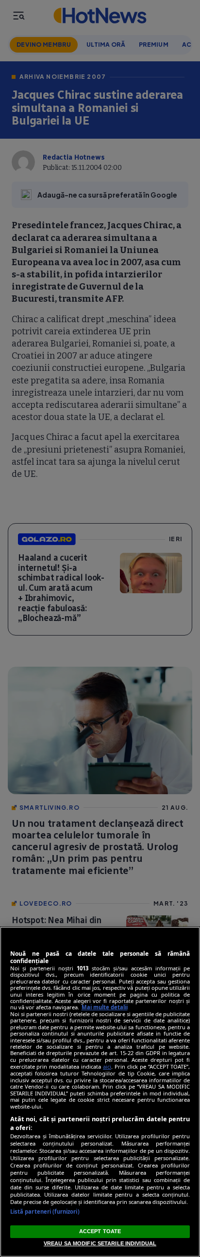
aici (107, 1066)
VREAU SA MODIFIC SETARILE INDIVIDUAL (100, 1243)
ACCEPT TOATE (100, 1231)
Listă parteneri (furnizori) (45, 1211)
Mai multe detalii (105, 1007)
